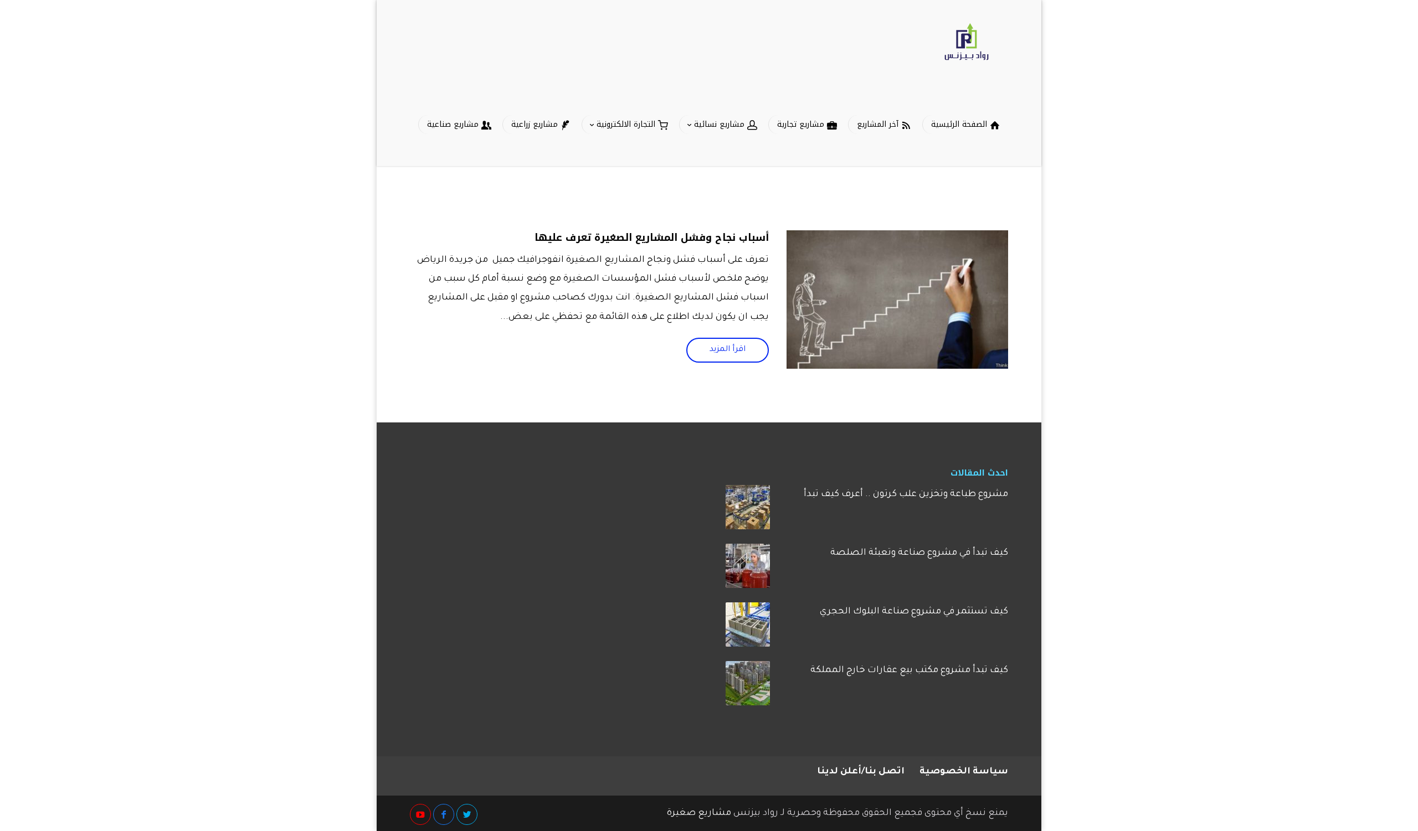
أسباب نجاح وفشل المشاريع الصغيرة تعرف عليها (652, 237)
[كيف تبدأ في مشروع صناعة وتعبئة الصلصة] (748, 570)
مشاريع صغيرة (699, 813)
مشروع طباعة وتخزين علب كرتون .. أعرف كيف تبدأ (906, 494)
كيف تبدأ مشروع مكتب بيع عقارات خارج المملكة (909, 670)
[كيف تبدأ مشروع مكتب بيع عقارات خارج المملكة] (748, 687)
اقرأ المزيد (728, 349)
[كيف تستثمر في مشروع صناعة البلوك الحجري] (748, 628)
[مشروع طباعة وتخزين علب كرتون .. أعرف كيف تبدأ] (748, 511)
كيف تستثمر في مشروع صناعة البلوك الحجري (914, 612)
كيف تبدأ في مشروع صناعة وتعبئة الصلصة (919, 553)
